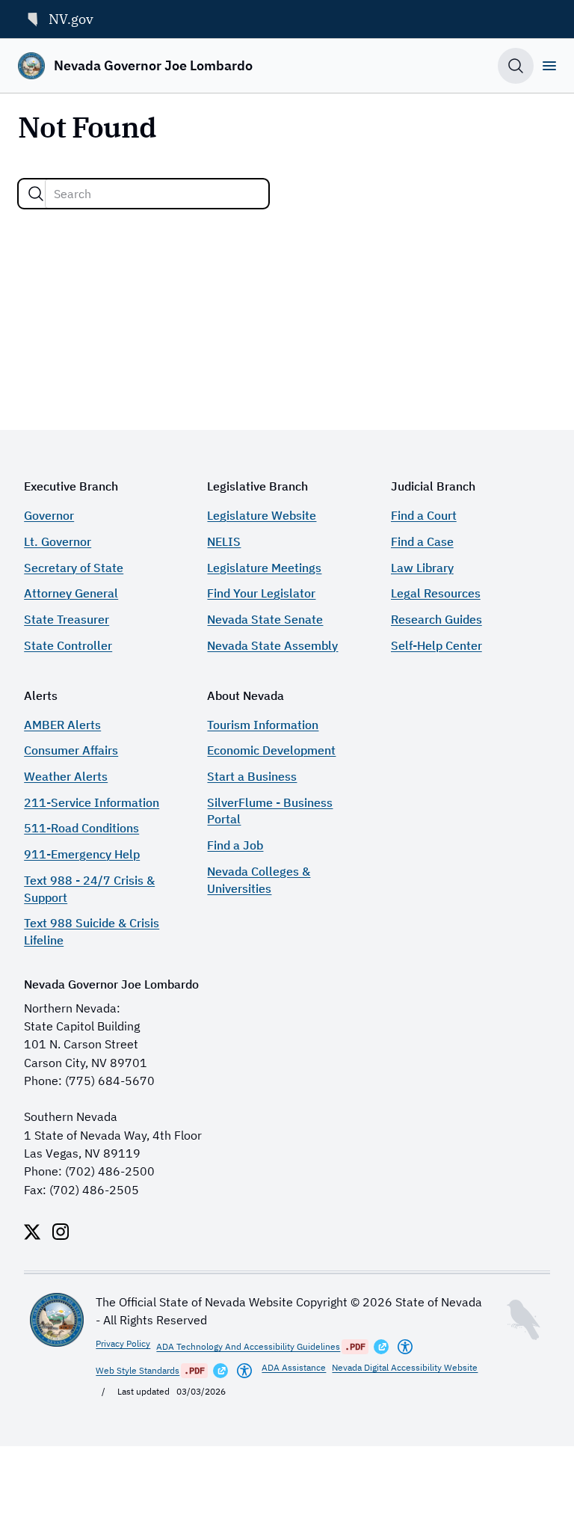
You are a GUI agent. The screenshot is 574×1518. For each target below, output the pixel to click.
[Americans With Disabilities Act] (405, 1346)
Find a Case (422, 541)
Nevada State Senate (265, 619)
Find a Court (424, 515)
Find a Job (235, 844)
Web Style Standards (137, 1370)
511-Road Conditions (81, 827)
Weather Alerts (66, 776)
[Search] (36, 194)
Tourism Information (262, 724)
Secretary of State (73, 567)
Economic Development (271, 750)
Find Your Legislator (261, 592)
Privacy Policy (123, 1343)
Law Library (422, 567)
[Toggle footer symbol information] (523, 1320)
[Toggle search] (516, 66)
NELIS (224, 541)
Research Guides (436, 619)
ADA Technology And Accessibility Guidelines (248, 1346)
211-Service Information (91, 802)
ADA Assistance (294, 1367)
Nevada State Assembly (272, 645)
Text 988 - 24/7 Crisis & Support (89, 888)
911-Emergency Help (82, 853)
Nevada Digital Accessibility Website (405, 1367)
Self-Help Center (436, 645)
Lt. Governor (57, 541)
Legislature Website (261, 515)
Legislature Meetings (264, 567)
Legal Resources (436, 592)
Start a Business (252, 776)
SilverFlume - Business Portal (270, 810)
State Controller (68, 645)
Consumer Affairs (71, 750)
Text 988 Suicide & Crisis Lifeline (91, 931)
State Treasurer (66, 619)
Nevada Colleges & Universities (258, 879)
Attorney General (71, 592)
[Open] (549, 66)
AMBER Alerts (62, 724)
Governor (49, 515)
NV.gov (71, 19)
